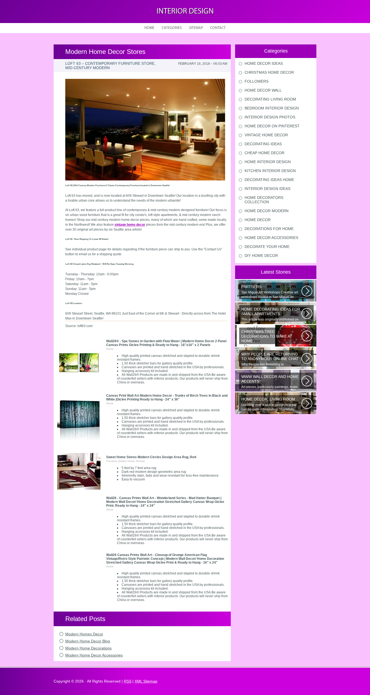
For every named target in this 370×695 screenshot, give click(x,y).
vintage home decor (130, 225)
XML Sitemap (146, 681)
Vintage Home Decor (266, 135)
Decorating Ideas (263, 144)
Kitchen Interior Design (270, 171)
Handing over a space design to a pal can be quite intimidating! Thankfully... (268, 404)
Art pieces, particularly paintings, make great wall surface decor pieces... (269, 381)
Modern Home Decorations (88, 648)
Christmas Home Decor (269, 72)
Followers (256, 81)
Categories (172, 28)
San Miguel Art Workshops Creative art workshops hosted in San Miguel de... (269, 292)
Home (149, 28)
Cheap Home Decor (264, 153)
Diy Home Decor (261, 255)
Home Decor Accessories (271, 237)
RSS (127, 681)
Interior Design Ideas (267, 188)
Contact (218, 28)
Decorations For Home (269, 229)
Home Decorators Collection (264, 199)
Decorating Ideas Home (269, 179)
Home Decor (258, 220)
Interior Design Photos (270, 117)
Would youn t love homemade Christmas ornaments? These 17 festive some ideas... (271, 336)
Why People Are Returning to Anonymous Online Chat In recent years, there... (271, 359)
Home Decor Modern (266, 211)
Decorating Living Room (270, 99)
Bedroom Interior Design (272, 108)
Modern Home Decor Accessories (94, 655)
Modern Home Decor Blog (87, 641)
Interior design (185, 11)
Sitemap (196, 28)
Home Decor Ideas (264, 63)
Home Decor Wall (263, 90)
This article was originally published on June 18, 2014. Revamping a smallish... (270, 314)
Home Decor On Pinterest (272, 126)
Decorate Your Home (267, 246)
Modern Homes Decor (84, 634)
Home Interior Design (268, 162)
